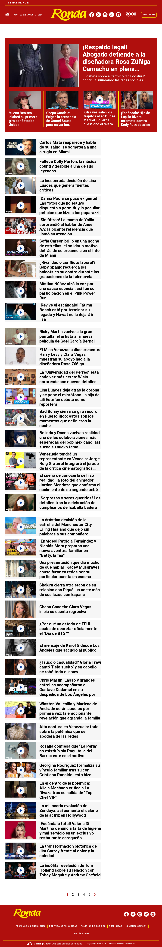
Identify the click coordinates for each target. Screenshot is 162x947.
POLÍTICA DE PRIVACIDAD (63, 926)
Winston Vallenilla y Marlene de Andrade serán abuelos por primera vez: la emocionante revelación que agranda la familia (69, 710)
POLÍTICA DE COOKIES (93, 926)
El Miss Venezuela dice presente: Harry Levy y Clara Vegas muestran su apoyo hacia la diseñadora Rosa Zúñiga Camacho (69, 359)
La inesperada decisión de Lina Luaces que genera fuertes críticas (67, 185)
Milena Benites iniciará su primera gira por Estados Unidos (23, 119)
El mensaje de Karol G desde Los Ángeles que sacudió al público (69, 648)
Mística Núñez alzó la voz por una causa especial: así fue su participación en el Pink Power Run (67, 290)
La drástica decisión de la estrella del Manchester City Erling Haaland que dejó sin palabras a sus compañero (65, 526)
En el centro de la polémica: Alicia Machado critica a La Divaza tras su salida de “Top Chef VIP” (66, 790)
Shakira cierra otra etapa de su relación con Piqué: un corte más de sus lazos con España (69, 590)
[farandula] (68, 15)
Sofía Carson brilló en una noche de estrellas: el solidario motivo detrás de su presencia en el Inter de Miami (70, 248)
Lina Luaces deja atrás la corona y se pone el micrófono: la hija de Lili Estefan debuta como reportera (69, 397)
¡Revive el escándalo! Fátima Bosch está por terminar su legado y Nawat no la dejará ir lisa (66, 312)
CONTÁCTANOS (80, 934)
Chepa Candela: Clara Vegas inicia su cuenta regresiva (65, 609)
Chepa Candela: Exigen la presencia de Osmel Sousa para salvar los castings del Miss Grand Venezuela (61, 123)
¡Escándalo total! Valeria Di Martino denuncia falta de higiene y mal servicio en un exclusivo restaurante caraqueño (70, 830)
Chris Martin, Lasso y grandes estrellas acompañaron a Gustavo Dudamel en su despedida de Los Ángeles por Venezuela (67, 689)
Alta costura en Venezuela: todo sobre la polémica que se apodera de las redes (69, 731)
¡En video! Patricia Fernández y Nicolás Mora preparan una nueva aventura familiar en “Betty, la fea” (67, 548)
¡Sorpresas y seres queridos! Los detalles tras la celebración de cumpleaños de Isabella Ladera (70, 503)
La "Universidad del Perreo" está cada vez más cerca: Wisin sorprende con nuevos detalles (69, 377)
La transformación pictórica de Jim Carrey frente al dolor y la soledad (68, 851)
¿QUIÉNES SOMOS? (136, 926)
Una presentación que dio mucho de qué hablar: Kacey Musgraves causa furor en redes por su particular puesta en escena (69, 569)
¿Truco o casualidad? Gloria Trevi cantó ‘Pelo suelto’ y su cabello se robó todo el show (70, 667)
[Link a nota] (44, 65)
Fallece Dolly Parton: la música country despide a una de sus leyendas (68, 166)
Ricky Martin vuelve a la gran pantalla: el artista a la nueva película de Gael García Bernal (67, 336)
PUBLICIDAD (115, 926)
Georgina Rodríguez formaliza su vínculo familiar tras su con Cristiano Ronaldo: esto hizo (69, 770)
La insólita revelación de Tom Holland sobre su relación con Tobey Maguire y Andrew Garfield (70, 870)
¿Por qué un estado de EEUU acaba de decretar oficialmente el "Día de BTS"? (68, 629)
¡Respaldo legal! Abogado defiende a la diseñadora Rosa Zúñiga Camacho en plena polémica (116, 61)
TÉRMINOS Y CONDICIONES (31, 926)
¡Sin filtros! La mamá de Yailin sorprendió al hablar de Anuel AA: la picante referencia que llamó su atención (66, 226)
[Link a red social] (126, 914)
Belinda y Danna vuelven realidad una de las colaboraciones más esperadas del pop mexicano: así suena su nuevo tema (69, 439)
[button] (7, 14)
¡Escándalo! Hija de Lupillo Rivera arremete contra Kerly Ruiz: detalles (135, 119)
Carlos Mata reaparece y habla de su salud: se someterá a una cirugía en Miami (68, 147)
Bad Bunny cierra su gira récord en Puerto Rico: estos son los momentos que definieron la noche (68, 418)
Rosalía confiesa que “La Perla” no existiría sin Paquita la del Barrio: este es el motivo (68, 751)
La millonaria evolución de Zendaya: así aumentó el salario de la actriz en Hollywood (68, 810)
